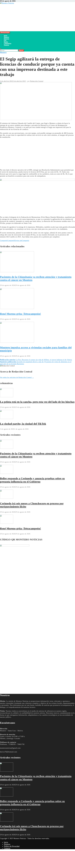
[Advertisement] (37, 17)
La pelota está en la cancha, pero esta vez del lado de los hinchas (37, 401)
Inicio (5, 35)
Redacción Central (36, 81)
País (5, 40)
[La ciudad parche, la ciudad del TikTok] (6, 418)
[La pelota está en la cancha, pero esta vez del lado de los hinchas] (6, 397)
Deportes (6, 39)
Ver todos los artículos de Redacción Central (17, 377)
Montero (6, 37)
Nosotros (6, 45)
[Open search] (1, 48)
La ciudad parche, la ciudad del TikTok (23, 423)
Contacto (7, 848)
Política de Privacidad (11, 846)
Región (6, 42)
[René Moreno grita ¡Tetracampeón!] (17, 308)
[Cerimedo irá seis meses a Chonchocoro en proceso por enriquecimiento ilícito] (6, 498)
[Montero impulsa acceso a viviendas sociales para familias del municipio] (17, 342)
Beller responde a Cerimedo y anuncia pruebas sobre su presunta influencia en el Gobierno (32, 480)
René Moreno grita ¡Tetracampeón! (20, 313)
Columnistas (7, 43)
